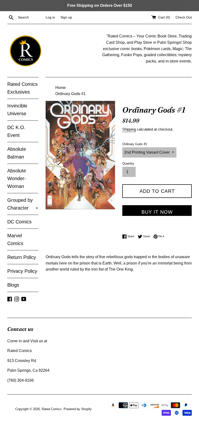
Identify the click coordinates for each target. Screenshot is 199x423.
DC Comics (19, 221)
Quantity (128, 163)
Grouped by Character (22, 204)
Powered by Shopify (78, 409)
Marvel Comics (15, 239)
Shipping (129, 129)
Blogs (13, 285)
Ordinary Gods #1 (134, 144)
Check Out (183, 17)
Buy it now (157, 212)
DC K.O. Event (16, 131)
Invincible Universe (17, 109)
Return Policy (21, 257)
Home (60, 88)
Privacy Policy (22, 271)
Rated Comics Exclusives (22, 88)
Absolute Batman (16, 152)
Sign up (66, 17)
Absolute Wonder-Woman (16, 178)
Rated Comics (52, 409)
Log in (50, 17)
